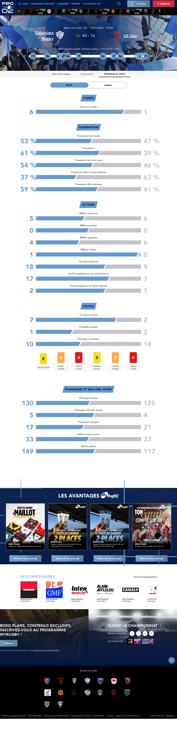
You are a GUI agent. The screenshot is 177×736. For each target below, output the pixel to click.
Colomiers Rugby (44, 35)
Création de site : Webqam (161, 715)
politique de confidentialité (46, 650)
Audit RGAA (98, 715)
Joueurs (108, 85)
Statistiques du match (114, 73)
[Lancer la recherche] (119, 4)
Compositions (87, 73)
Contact (110, 715)
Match (69, 85)
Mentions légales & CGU (14, 715)
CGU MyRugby (35, 715)
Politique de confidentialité (56, 715)
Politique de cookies (81, 715)
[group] (40, 11)
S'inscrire (8, 643)
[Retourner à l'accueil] (8, 9)
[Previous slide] (164, 11)
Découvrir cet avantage (25, 558)
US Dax (130, 36)
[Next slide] (173, 11)
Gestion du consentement (128, 715)
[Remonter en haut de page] (171, 660)
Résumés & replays (61, 73)
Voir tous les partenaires (145, 576)
